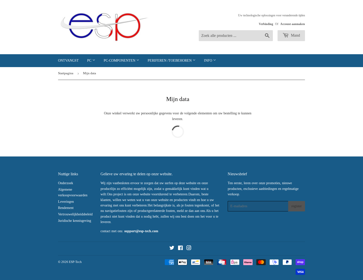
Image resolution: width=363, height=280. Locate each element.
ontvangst (68, 60)
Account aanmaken (292, 24)
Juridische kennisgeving (74, 221)
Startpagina (65, 73)
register (296, 206)
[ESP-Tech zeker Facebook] (180, 249)
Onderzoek (65, 183)
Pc (89, 60)
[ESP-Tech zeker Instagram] (188, 249)
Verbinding (266, 24)
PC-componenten (120, 60)
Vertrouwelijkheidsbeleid (75, 214)
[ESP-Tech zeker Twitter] (171, 249)
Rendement (66, 208)
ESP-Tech (75, 262)
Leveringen (66, 202)
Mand (295, 35)
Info (208, 60)
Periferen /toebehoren (170, 60)
